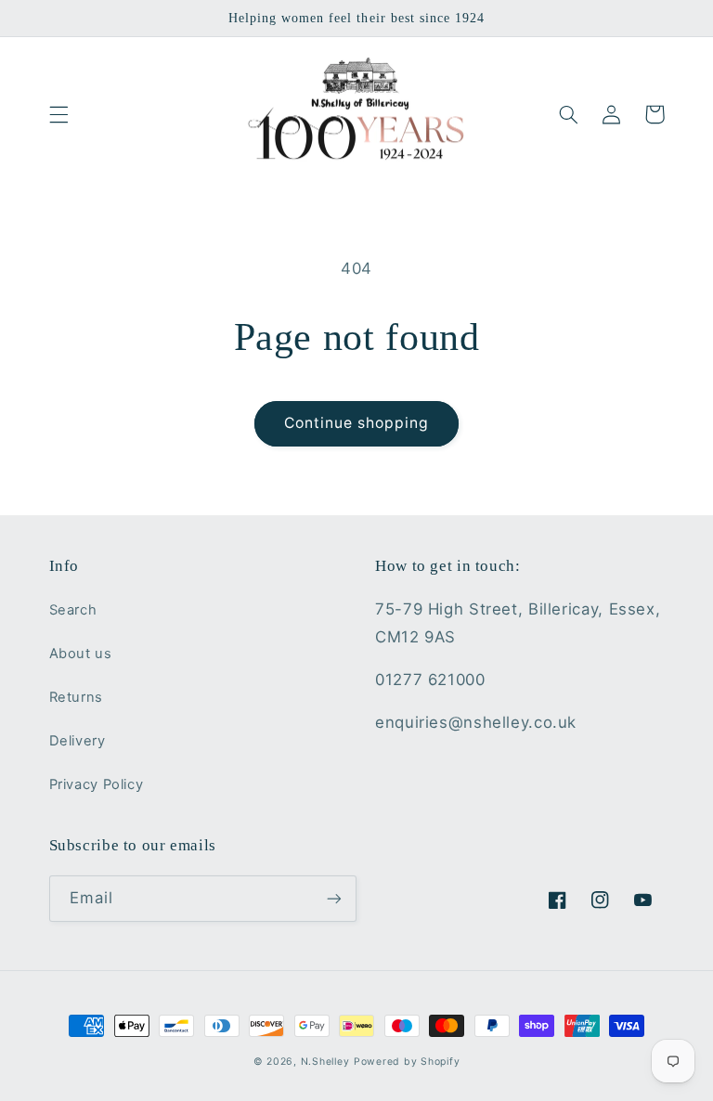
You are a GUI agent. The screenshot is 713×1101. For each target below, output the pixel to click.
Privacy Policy (96, 784)
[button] (58, 114)
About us (80, 653)
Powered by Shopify (407, 1062)
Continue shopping (357, 423)
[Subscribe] (334, 898)
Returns (76, 697)
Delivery (77, 740)
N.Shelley (325, 1062)
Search (73, 610)
